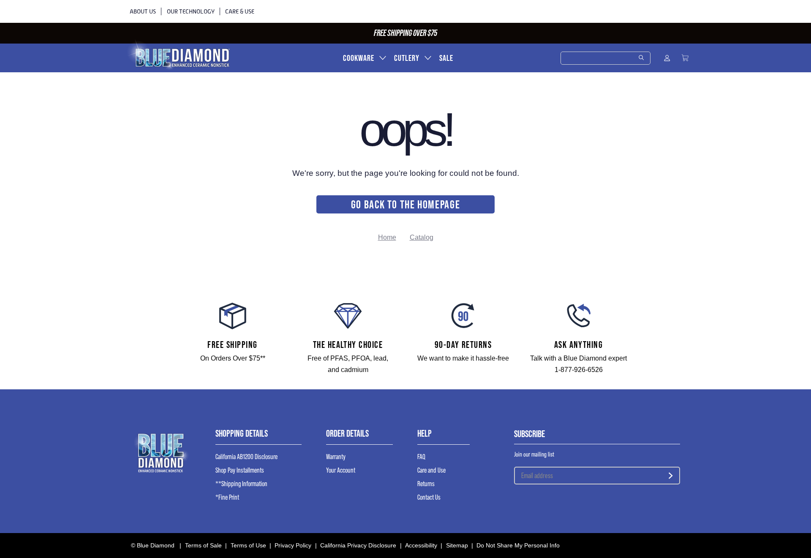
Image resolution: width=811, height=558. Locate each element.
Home (387, 237)
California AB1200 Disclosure (246, 457)
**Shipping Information (241, 484)
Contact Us (429, 497)
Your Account (340, 470)
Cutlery (406, 58)
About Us (143, 11)
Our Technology (191, 11)
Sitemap (457, 545)
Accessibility (421, 545)
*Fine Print (227, 497)
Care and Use (431, 470)
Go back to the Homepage (405, 204)
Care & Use (239, 11)
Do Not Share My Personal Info (518, 545)
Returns (426, 484)
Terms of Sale (203, 545)
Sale (446, 58)
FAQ (421, 457)
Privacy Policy (293, 545)
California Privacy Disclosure (358, 545)
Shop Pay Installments (239, 470)
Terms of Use (248, 545)
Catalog (421, 237)
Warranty (336, 457)
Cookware (358, 58)
